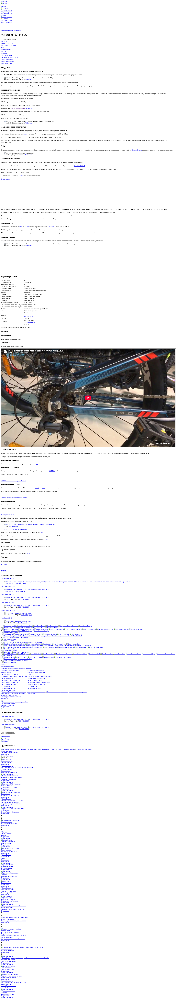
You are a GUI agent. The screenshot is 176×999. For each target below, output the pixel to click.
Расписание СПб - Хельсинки (10, 787)
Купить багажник (29, 322)
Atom (56, 626)
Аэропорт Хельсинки (7, 950)
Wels (13, 660)
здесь (36, 464)
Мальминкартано (6, 968)
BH (44, 627)
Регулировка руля (38, 682)
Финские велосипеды (7, 705)
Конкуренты (5, 51)
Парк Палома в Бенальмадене (10, 795)
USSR (30, 659)
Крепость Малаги (6, 868)
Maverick (42, 645)
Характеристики (6, 55)
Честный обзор (5, 930)
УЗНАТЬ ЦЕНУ (9, 583)
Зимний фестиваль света (8, 986)
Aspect (43, 626)
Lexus (64, 644)
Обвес (3, 47)
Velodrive (21, 176)
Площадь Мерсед (6, 850)
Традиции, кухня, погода (8, 891)
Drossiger (46, 631)
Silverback (69, 654)
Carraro (46, 629)
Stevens (139, 654)
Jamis (12, 640)
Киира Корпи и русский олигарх (11, 804)
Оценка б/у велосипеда (39, 676)
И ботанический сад (7, 866)
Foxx (67, 634)
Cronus (127, 629)
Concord (93, 629)
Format (40, 634)
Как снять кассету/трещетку (36, 678)
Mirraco (56, 645)
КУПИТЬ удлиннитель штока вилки (15, 529)
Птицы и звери (5, 794)
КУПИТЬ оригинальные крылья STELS (13, 481)
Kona (12, 642)
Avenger (89, 626)
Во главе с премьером (7, 919)
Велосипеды (11, 30)
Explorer (17, 632)
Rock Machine (24, 652)
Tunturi (68, 657)
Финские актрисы (6, 762)
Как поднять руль (6, 63)
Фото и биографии (6, 751)
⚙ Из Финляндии (6, 13)
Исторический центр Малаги (10, 851)
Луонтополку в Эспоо (8, 899)
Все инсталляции (6, 984)
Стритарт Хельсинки (7, 969)
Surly (10, 655)
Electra (13, 632)
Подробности (5, 707)
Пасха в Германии (6, 893)
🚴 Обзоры (4, 8)
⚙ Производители (6, 12)
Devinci (14, 631)
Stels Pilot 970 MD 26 (7, 578)
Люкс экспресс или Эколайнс (10, 932)
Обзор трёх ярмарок (7, 937)
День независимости (7, 994)
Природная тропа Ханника (9, 901)
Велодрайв (4, 564)
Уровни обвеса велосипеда (9, 690)
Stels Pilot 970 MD (79, 166)
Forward (26, 227)
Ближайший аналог (7, 49)
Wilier (27, 660)
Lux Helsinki (4, 987)
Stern (123, 654)
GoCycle (68, 636)
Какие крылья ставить (8, 61)
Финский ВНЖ (5, 771)
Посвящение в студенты (8, 959)
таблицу (26, 134)
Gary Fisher (14, 636)
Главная (3, 15)
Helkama (25, 637)
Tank (13, 657)
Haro (12, 637)
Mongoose (88, 645)
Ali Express (28, 79)
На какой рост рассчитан (9, 45)
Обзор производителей (8, 703)
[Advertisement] (56, 194)
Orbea (15, 649)
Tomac (25, 657)
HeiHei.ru (14, 772)
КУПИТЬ (29, 108)
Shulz (52, 654)
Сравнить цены (5, 179)
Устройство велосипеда (34, 680)
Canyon (31, 629)
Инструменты (5, 686)
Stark (20, 227)
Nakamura (16, 647)
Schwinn (13, 654)
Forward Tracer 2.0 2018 (8, 724)
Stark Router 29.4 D (6, 618)
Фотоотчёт (4, 858)
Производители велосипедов (10, 670)
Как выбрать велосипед (8, 684)
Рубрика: (4, 30)
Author (76, 626)
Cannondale (14, 629)
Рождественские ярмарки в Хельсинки (13, 939)
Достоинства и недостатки (9, 57)
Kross (26, 642)
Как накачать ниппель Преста (10, 680)
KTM (40, 642)
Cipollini (61, 629)
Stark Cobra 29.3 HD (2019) (9, 610)
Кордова (3, 835)
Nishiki (55, 647)
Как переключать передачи (9, 674)
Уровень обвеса (6, 672)
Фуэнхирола (5, 860)
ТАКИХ (52, 471)
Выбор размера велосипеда (35, 670)
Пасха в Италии (6, 843)
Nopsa (72, 647)
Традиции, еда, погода (8, 841)
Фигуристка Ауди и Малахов (10, 802)
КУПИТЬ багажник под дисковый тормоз (14, 497)
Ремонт (3, 664)
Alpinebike (28, 626)
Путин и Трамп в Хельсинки (10, 812)
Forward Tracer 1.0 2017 (8, 594)
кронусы (51, 227)
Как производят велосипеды (36, 684)
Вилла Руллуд (5, 884)
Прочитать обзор (21, 583)
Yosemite (13, 662)
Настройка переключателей (36, 672)
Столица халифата (6, 833)
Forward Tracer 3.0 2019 (8, 602)
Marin (13, 645)
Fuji (81, 634)
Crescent (110, 629)
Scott (39, 654)
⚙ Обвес (3, 6)
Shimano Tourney (137, 150)
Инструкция (4, 698)
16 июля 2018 (5, 810)
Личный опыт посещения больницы (12, 777)
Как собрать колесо (7, 678)
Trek (52, 657)
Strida (173, 654)
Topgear (39, 657)
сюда (45, 539)
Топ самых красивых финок (9, 752)
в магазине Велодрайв (19, 108)
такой (37, 488)
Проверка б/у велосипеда (14, 676)
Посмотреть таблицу (7, 515)
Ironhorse (13, 639)
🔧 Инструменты (6, 10)
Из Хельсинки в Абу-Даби (9, 823)
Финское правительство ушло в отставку (13, 921)
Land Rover (21, 644)
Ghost (31, 636)
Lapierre (38, 644)
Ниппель (30, 674)
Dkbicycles (29, 631)
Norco (85, 647)
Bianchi (57, 627)
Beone (30, 627)
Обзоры (18, 30)
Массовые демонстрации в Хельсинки (13, 909)
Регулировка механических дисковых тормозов (16, 668)
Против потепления (7, 907)
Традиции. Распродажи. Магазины (11, 976)
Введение (4, 41)
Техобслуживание (7, 59)
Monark (73, 645)
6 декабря (4, 992)
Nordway (100, 647)
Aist (14, 626)
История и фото (6, 883)
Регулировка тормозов (34, 688)
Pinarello (14, 650)
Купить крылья (28, 316)
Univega (16, 659)
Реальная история (6, 769)
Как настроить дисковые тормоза (11, 697)
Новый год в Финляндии (8, 977)
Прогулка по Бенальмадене (9, 876)
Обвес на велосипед (7, 666)
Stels (129, 209)
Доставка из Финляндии (8, 688)
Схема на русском (6, 822)
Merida (27, 645)
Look (78, 644)
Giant (48, 636)
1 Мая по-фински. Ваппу (8, 961)
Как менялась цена (7, 43)
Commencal (78, 629)
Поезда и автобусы (6, 785)
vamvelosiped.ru (13, 526)
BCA (12, 627)
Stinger (153, 654)
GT (81, 636)
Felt (12, 634)
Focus (26, 634)
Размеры (4, 53)
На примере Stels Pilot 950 (9, 695)
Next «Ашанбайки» (26, 647)
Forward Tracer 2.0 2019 (8, 586)
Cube (141, 629)
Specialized (84, 654)
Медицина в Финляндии (8, 779)
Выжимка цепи (32, 686)
